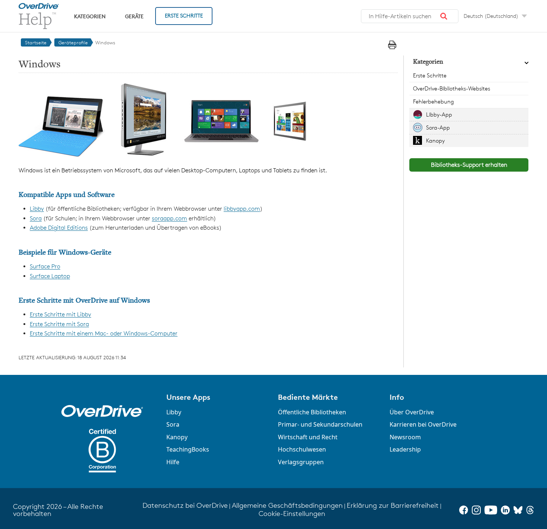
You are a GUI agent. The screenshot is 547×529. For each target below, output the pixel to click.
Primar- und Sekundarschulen (320, 424)
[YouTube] (490, 510)
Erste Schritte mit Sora (59, 324)
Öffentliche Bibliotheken (312, 412)
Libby (37, 208)
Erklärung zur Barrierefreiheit (393, 505)
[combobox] (409, 16)
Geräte (134, 16)
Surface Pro (45, 266)
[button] (444, 16)
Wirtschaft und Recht (308, 437)
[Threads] (530, 510)
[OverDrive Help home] (39, 16)
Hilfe (172, 462)
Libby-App (439, 114)
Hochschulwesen (302, 449)
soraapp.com (169, 218)
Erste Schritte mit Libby (60, 314)
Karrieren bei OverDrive (423, 424)
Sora (36, 218)
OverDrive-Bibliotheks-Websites (451, 88)
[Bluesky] (518, 510)
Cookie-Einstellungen (292, 513)
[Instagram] (476, 510)
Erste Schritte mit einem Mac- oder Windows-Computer (103, 333)
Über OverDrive (412, 412)
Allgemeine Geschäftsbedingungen (287, 505)
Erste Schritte (184, 15)
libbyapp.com (242, 208)
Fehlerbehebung (433, 101)
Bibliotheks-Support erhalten (469, 164)
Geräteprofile (73, 42)
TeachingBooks (187, 449)
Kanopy (435, 140)
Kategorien (90, 16)
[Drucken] (392, 45)
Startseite (36, 42)
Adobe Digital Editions (59, 227)
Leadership (405, 449)
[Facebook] (463, 510)
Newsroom (405, 437)
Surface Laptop (50, 276)
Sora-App (438, 127)
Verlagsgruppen (301, 462)
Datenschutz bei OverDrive (185, 505)
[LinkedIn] (505, 510)
